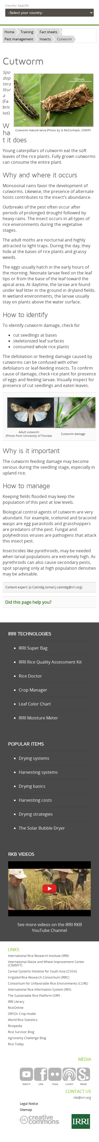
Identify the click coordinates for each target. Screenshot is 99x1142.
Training (27, 32)
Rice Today (16, 1044)
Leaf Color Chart (35, 704)
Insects (45, 39)
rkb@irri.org (82, 1097)
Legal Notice (29, 1103)
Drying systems (34, 758)
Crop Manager (33, 690)
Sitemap (26, 1109)
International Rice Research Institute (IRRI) (38, 956)
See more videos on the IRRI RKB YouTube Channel (49, 927)
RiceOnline (15, 1007)
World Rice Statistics (22, 1020)
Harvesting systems (38, 772)
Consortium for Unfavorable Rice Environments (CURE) (48, 983)
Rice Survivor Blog (21, 1032)
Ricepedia (15, 1026)
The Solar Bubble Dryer (42, 828)
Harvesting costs (35, 800)
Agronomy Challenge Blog (27, 1038)
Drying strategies (36, 814)
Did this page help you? (28, 602)
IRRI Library (16, 1001)
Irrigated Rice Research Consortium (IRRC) (38, 977)
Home (9, 32)
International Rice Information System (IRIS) (39, 989)
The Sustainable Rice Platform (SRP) (34, 995)
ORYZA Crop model (22, 1014)
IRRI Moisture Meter (38, 718)
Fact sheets (48, 32)
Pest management (18, 39)
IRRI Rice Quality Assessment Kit (50, 662)
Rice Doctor (30, 676)
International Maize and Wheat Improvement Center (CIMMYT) (46, 963)
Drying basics (32, 786)
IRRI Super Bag (33, 648)
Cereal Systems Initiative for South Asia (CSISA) (42, 971)
